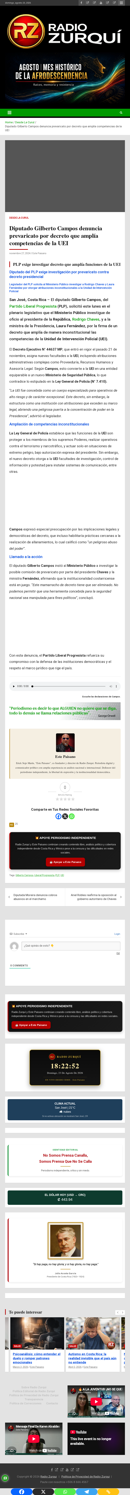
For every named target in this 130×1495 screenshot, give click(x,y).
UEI (62, 875)
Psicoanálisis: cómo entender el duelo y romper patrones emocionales (36, 1358)
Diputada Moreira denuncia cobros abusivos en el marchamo (35, 897)
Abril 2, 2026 (75, 1367)
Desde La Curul (19, 217)
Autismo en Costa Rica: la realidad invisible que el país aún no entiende (92, 1358)
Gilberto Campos (24, 875)
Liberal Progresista (44, 875)
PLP (57, 875)
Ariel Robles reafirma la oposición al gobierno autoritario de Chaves (93, 897)
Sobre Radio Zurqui (33, 1387)
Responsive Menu (121, 3)
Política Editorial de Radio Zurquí (34, 1391)
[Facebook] (58, 816)
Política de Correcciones (25, 1403)
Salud (17, 1346)
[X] (65, 816)
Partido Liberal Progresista (33, 306)
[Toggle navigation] (9, 113)
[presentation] (117, 1312)
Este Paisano (39, 253)
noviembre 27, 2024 (19, 253)
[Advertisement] (65, 501)
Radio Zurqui (48, 1476)
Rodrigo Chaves (85, 319)
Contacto (52, 1403)
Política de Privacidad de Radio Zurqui (33, 1395)
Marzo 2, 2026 (20, 1367)
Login (117, 934)
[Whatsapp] (72, 816)
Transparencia (34, 1399)
